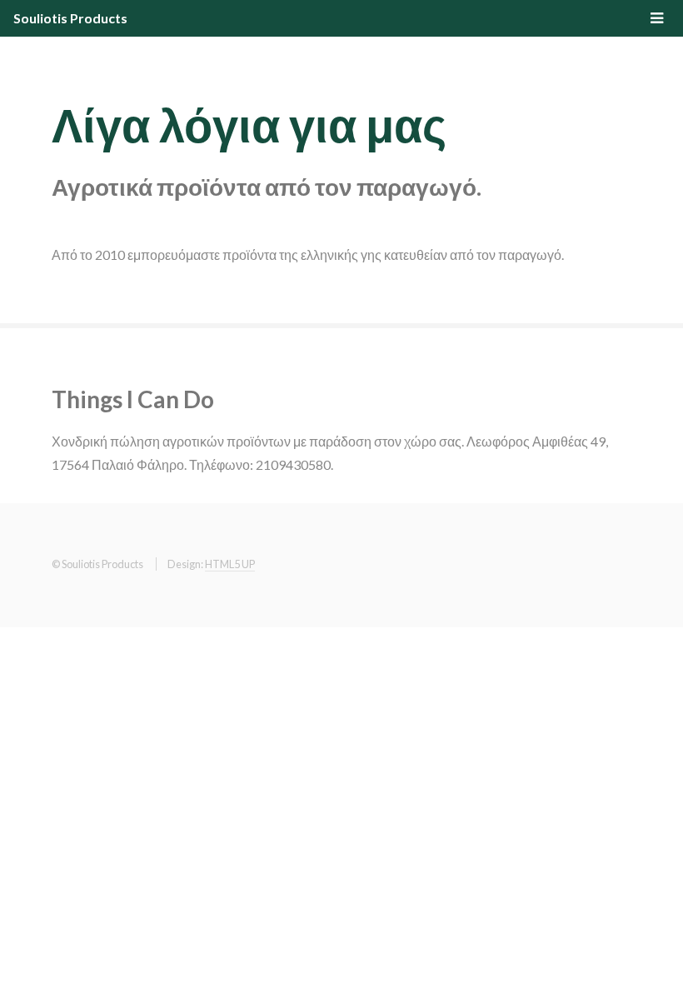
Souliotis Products (70, 18)
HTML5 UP (230, 564)
